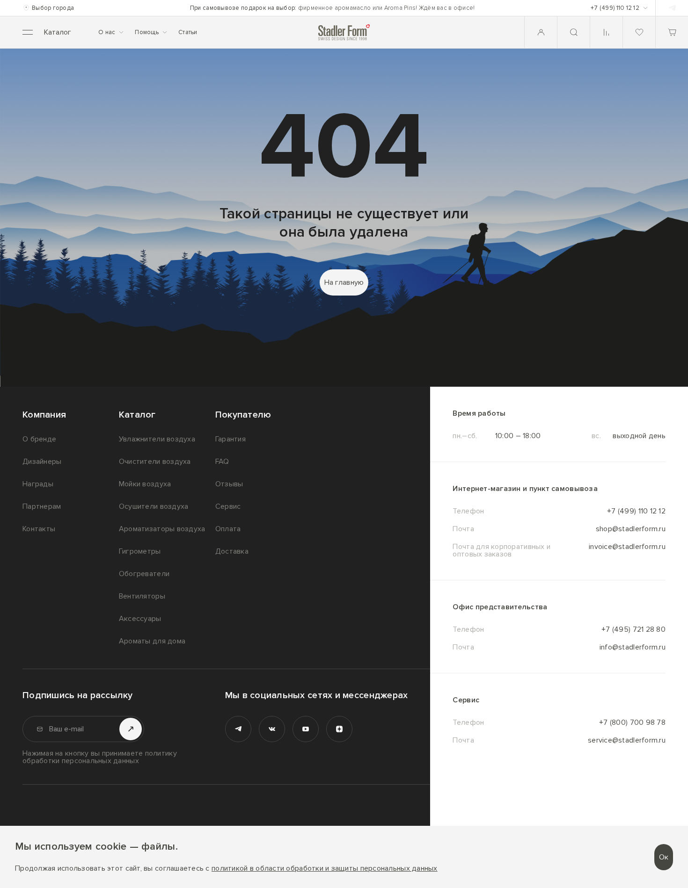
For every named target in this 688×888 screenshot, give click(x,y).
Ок (663, 857)
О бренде (39, 439)
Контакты (38, 529)
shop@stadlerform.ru (631, 529)
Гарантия (230, 439)
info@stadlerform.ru (633, 647)
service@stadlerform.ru (627, 740)
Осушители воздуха (154, 506)
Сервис (228, 506)
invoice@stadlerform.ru (627, 547)
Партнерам (41, 506)
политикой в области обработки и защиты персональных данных (325, 868)
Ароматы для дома (152, 641)
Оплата (228, 529)
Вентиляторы (142, 596)
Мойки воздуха (145, 484)
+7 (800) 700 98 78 (632, 722)
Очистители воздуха (155, 461)
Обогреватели (144, 574)
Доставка (232, 551)
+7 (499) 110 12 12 (636, 511)
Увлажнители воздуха (157, 439)
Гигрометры (140, 551)
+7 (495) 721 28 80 (633, 629)
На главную (344, 282)
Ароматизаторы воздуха (162, 529)
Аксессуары (140, 618)
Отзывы (229, 484)
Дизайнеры (41, 461)
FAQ (222, 461)
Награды (37, 484)
